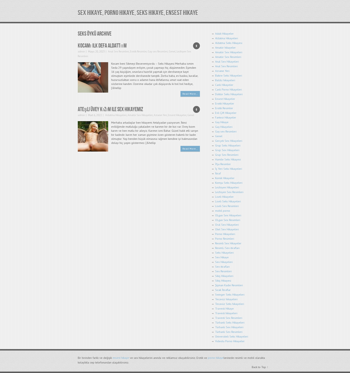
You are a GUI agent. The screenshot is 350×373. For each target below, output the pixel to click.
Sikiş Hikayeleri (224, 276)
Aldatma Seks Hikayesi (228, 43)
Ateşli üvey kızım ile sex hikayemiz (110, 109)
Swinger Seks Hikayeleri (229, 294)
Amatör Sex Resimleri (228, 57)
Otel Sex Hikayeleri (227, 229)
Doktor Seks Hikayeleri (229, 94)
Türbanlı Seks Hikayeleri (229, 322)
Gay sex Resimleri (158, 51)
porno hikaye (216, 358)
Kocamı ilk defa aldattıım (102, 45)
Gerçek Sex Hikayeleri (228, 141)
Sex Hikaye (222, 257)
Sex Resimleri (223, 271)
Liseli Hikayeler (224, 197)
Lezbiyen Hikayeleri (227, 187)
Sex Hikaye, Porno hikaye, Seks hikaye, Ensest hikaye (138, 13)
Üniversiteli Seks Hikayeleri (231, 336)
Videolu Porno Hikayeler (230, 341)
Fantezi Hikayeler (225, 117)
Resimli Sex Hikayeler (228, 243)
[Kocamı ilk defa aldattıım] (93, 77)
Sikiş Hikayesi (223, 280)
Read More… (190, 93)
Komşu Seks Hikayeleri (228, 183)
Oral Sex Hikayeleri (227, 225)
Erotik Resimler (138, 51)
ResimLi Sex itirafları (227, 248)
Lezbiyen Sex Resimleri (229, 192)
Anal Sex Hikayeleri (227, 61)
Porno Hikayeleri (225, 234)
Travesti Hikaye (224, 308)
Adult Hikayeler (224, 33)
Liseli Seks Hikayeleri (228, 201)
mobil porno (222, 211)
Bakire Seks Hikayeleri (228, 75)
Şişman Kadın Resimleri (229, 285)
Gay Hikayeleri (224, 127)
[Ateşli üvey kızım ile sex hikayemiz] (93, 136)
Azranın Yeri (160, 115)
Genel (172, 51)
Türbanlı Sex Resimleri (228, 332)
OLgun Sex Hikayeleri (228, 215)
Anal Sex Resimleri (118, 51)
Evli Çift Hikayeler (226, 113)
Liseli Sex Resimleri (227, 206)
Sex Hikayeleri (224, 262)
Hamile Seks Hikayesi (228, 159)
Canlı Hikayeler (224, 85)
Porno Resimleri (224, 238)
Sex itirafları (222, 266)
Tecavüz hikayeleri (226, 299)
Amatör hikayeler (225, 47)
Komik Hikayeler (225, 178)
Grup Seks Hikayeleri (227, 145)
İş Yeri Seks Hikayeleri (228, 169)
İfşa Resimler (223, 164)
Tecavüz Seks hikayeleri (229, 304)
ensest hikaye (121, 358)
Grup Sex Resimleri (226, 155)
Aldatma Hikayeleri (116, 115)
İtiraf (218, 173)
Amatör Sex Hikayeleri (140, 115)
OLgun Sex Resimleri (227, 220)
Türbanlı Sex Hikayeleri (229, 327)
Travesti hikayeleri (226, 313)
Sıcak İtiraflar (223, 290)
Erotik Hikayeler (224, 103)
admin (81, 51)
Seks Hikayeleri (224, 252)
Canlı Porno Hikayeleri (228, 89)
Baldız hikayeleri (225, 80)
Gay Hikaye (221, 122)
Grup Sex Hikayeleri (227, 150)
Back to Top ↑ (260, 367)
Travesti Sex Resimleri (228, 318)
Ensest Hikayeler (177, 115)
